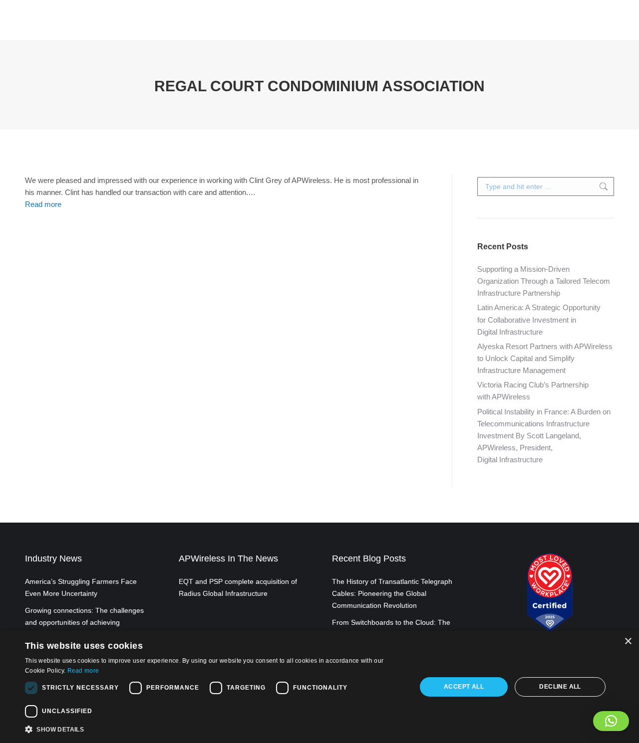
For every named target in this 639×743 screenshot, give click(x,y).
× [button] (628, 641)
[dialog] (319, 687)
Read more (43, 204)
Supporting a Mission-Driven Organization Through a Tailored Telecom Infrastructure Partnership (543, 281)
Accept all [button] (464, 686)
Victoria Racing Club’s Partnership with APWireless (533, 390)
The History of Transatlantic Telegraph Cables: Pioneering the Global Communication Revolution (392, 593)
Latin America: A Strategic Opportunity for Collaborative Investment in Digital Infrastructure (539, 319)
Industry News (53, 558)
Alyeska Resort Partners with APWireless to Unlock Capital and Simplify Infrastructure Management (545, 358)
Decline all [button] (560, 686)
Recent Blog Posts (369, 558)
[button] (611, 721)
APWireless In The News (228, 558)
